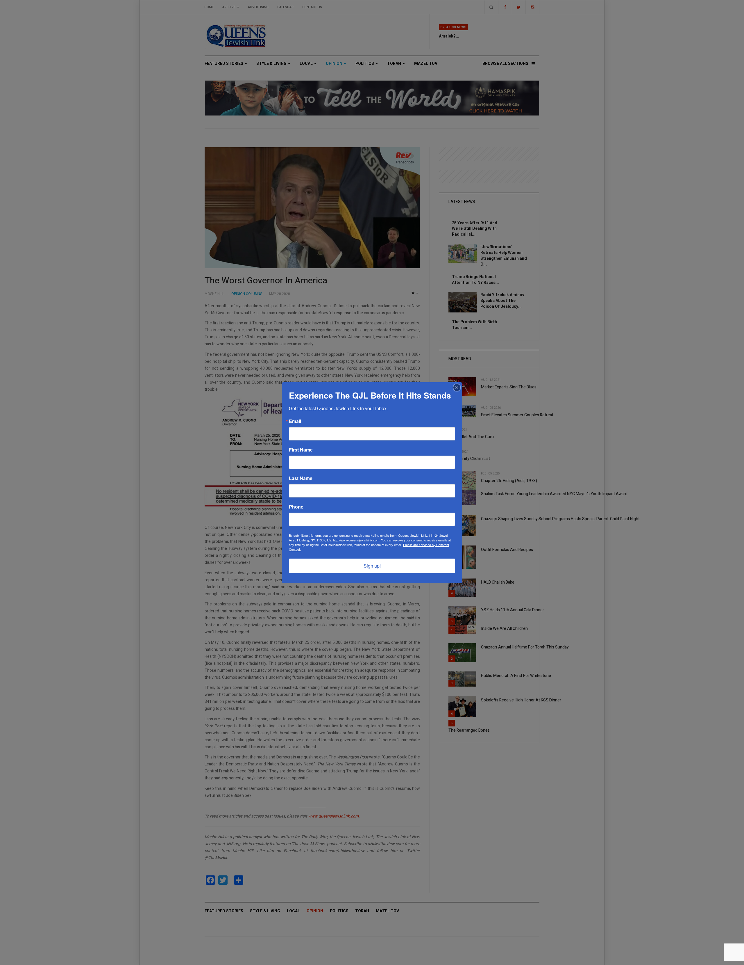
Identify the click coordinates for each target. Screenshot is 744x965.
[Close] (456, 387)
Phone (296, 506)
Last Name (300, 478)
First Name (301, 449)
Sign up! (372, 565)
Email (295, 421)
